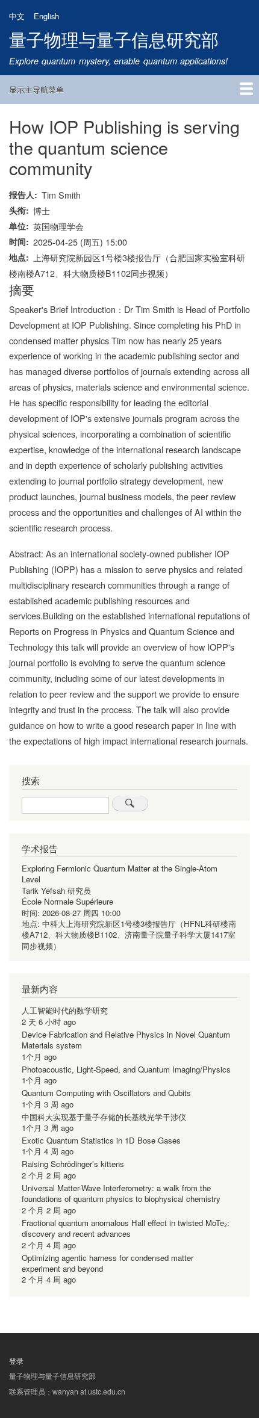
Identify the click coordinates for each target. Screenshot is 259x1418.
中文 (17, 16)
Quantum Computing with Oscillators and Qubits (106, 1092)
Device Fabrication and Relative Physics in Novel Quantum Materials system (126, 1040)
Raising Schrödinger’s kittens (73, 1163)
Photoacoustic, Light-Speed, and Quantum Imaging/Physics (126, 1069)
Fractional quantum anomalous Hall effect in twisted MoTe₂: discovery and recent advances (125, 1228)
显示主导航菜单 (36, 89)
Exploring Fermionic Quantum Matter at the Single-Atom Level (119, 873)
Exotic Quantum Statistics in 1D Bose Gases (101, 1140)
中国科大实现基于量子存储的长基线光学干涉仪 (104, 1116)
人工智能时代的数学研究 (65, 1010)
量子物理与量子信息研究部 (114, 38)
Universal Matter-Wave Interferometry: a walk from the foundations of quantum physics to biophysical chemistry (121, 1193)
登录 (16, 1360)
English (46, 16)
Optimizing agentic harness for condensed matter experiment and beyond (107, 1263)
